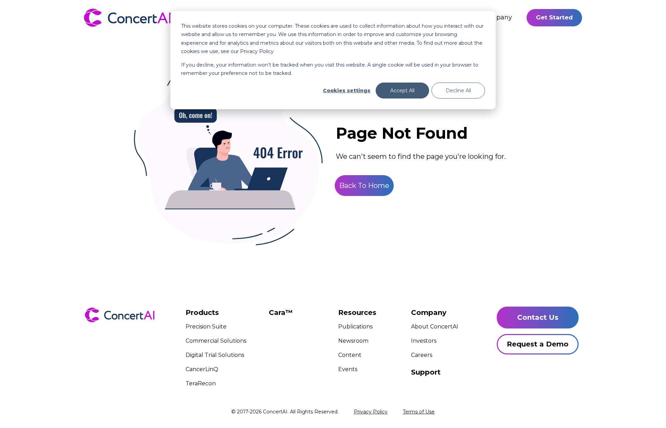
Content (349, 355)
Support (426, 372)
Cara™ (281, 312)
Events (347, 369)
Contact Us (537, 317)
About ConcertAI (434, 326)
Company (496, 17)
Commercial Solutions (216, 340)
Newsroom (353, 340)
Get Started (554, 17)
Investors (423, 340)
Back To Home (364, 185)
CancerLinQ (202, 369)
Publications (355, 326)
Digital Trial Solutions (215, 355)
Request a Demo (538, 344)
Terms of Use (419, 412)
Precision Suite (206, 326)
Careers (421, 355)
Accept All (402, 90)
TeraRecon (201, 383)
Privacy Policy (370, 412)
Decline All (458, 90)
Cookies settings (346, 90)
